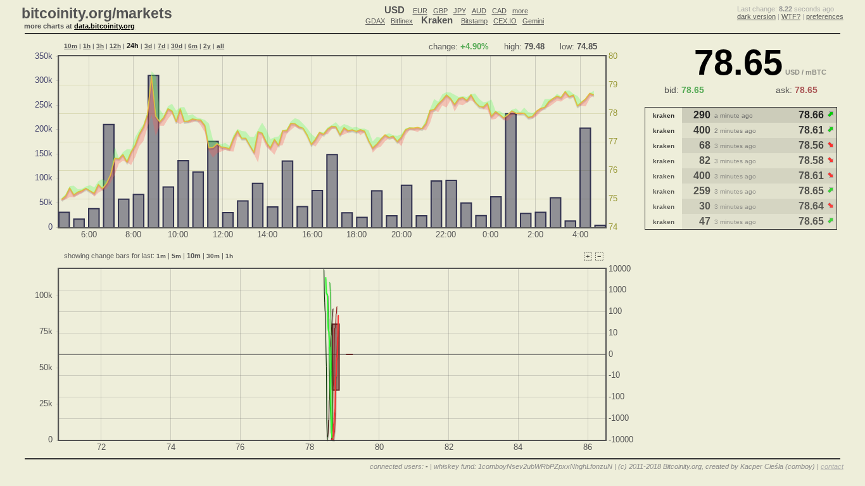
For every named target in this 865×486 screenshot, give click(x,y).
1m (161, 255)
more (520, 11)
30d (176, 45)
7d (161, 45)
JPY (459, 11)
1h (87, 45)
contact (832, 466)
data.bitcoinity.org (104, 26)
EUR (420, 11)
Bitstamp (474, 21)
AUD (479, 11)
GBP (440, 11)
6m (193, 45)
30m (213, 255)
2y (207, 45)
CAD (499, 11)
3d (148, 45)
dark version (756, 16)
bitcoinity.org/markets (97, 13)
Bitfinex (402, 21)
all (220, 45)
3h (100, 45)
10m (70, 45)
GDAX (375, 21)
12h (115, 45)
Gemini (533, 21)
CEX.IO (505, 21)
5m (176, 255)
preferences (824, 16)
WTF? (790, 16)
